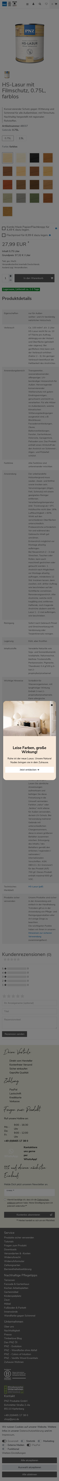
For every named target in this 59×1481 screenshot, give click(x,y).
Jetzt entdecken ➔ (29, 769)
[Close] (52, 705)
